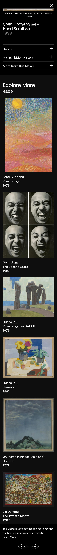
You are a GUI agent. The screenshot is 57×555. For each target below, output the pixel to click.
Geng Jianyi (11, 262)
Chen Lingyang (16, 24)
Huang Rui (10, 322)
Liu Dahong (11, 511)
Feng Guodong (13, 177)
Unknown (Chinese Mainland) (24, 457)
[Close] (52, 5)
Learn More (9, 537)
